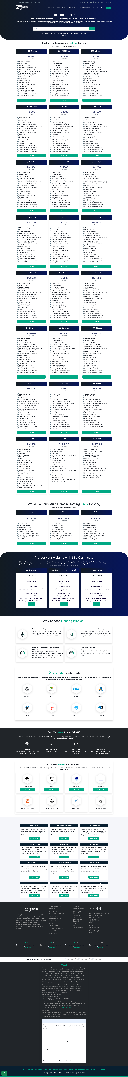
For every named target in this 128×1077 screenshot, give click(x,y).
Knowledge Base (78, 927)
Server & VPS (72, 7)
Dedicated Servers (54, 931)
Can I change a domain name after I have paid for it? (57, 1060)
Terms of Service (53, 1069)
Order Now (31, 100)
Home (24, 1069)
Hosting (64, 7)
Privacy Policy (93, 925)
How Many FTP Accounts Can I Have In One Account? (57, 1045)
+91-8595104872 (94, 921)
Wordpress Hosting (54, 921)
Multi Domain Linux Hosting (57, 913)
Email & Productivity (84, 7)
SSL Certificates (53, 933)
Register (102, 1069)
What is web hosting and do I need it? (53, 1021)
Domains (58, 7)
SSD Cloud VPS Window (56, 928)
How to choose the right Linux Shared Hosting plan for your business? (61, 1041)
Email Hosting (53, 923)
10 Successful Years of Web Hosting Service (29, 2)
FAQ (90, 933)
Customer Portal (78, 919)
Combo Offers (50, 7)
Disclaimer (101, 931)
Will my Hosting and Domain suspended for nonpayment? (58, 1033)
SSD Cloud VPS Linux (55, 926)
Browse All (52, 908)
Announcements (32, 1069)
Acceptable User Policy (96, 927)
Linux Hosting (53, 911)
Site (74, 925)
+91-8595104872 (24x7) (86, 2)
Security (95, 7)
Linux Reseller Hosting (55, 918)
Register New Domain (79, 908)
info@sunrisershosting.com (103, 2)
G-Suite (51, 936)
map (77, 925)
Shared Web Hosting (55, 916)
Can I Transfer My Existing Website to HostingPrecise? (57, 1037)
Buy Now (31, 604)
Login (109, 7)
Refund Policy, (93, 931)
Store (102, 7)
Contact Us (76, 915)
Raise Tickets (77, 917)
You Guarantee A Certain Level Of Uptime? (54, 1053)
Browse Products (34, 838)
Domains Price (77, 911)
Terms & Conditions (95, 929)
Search (92, 28)
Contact (92, 1069)
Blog (74, 923)
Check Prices (27, 789)
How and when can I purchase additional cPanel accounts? (58, 1057)
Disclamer (71, 1069)
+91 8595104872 (52, 751)
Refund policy (63, 1069)
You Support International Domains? (52, 1049)
